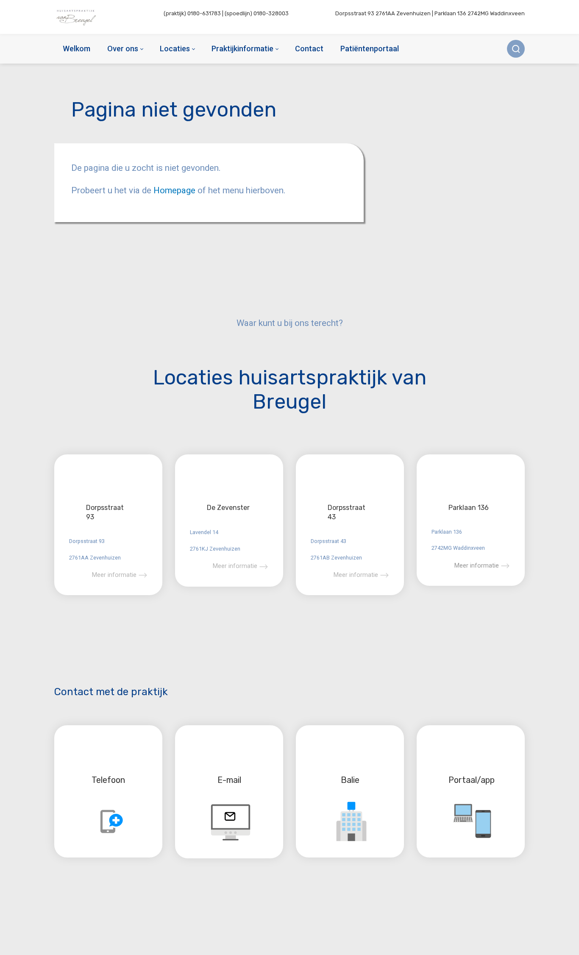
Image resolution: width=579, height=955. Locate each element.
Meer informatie (114, 575)
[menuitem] (76, 49)
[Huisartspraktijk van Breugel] (77, 17)
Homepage (175, 190)
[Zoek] (516, 49)
